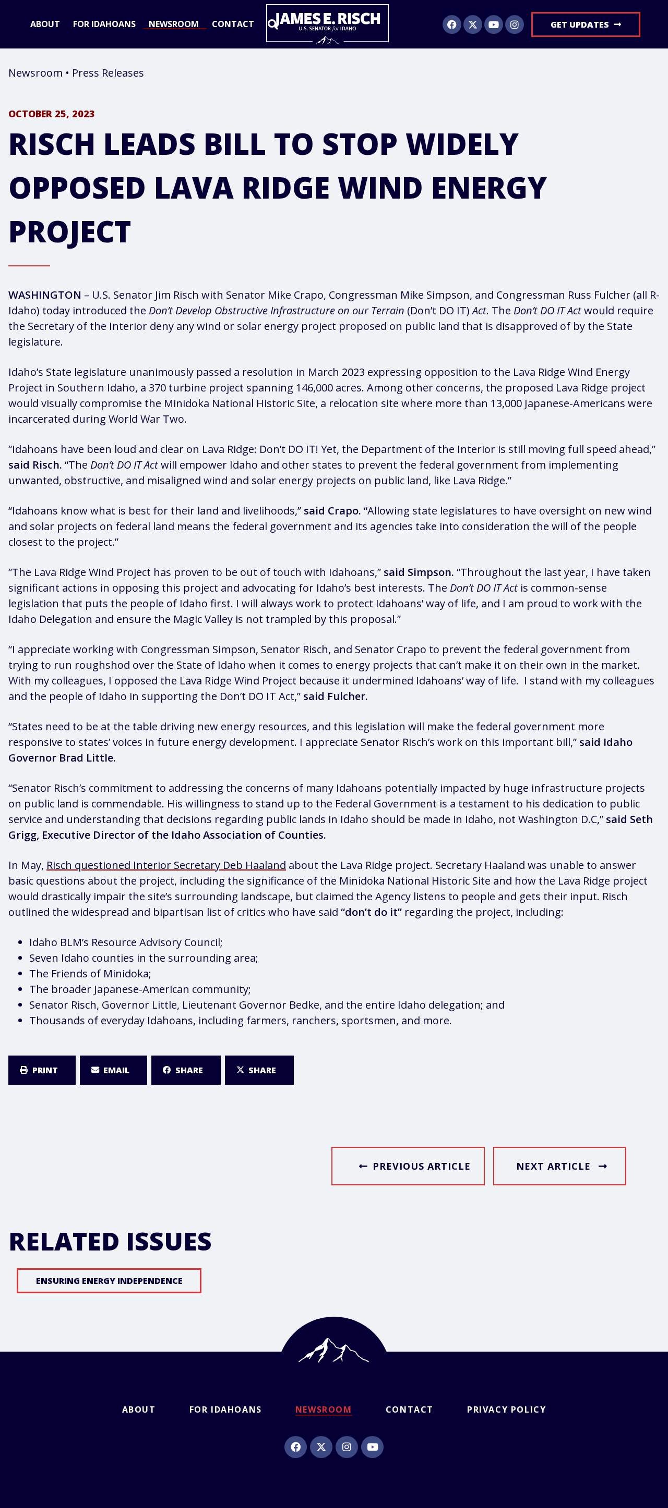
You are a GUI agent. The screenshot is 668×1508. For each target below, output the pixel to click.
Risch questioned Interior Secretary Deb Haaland (166, 865)
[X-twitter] (472, 24)
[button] (42, 1070)
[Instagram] (514, 24)
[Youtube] (493, 24)
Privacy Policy (506, 1409)
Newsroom (174, 24)
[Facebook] (452, 24)
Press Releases (108, 73)
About (45, 24)
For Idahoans (104, 24)
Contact (233, 24)
